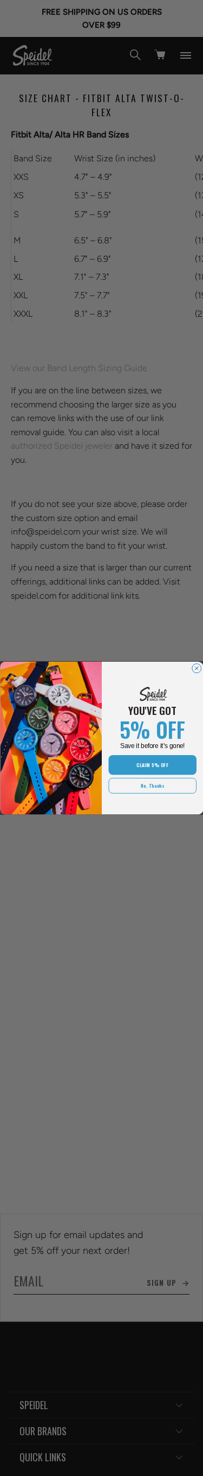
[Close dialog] (196, 668)
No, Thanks (152, 785)
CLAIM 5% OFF (152, 765)
